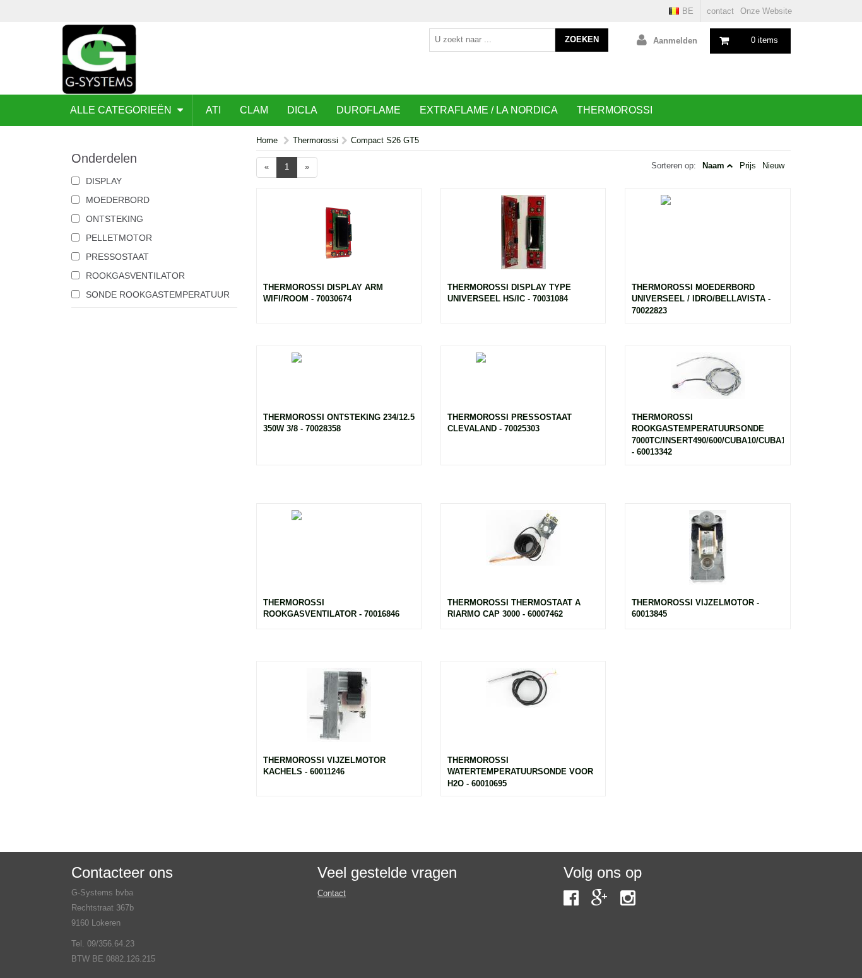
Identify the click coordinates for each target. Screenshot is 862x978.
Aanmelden (675, 40)
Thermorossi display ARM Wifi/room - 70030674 (323, 293)
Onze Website (766, 11)
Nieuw (773, 165)
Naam (713, 165)
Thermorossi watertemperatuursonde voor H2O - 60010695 (520, 771)
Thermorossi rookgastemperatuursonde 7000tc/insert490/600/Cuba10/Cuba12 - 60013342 (707, 434)
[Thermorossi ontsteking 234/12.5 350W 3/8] (339, 382)
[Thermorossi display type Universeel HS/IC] (523, 238)
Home (267, 140)
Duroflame (368, 110)
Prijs (748, 165)
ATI (213, 110)
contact (720, 11)
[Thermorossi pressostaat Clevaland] (523, 382)
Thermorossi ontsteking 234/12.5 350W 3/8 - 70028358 (339, 423)
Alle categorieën (122, 110)
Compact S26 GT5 (385, 140)
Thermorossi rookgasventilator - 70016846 (331, 608)
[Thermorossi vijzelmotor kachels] (339, 711)
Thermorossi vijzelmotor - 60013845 (695, 608)
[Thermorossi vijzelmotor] (707, 553)
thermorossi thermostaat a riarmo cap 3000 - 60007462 (514, 608)
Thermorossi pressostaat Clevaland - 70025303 (509, 423)
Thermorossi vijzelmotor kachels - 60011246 (324, 766)
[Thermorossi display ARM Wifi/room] (339, 238)
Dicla (302, 110)
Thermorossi (614, 110)
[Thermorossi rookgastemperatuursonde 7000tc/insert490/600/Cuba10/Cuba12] (707, 382)
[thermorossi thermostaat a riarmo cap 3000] (523, 553)
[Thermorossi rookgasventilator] (339, 553)
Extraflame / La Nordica (489, 110)
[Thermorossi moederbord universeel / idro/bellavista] (707, 238)
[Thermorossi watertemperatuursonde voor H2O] (523, 711)
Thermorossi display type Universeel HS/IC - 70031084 (509, 293)
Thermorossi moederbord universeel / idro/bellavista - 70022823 (701, 298)
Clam (254, 110)
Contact (331, 893)
